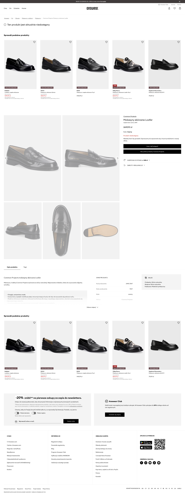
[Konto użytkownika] (169, 8)
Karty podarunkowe (102, 462)
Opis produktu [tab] (12, 267)
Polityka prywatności (9, 489)
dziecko (16, 8)
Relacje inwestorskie (13, 456)
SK (172, 488)
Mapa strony (46, 489)
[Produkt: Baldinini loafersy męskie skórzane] (20, 64)
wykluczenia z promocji (75, 406)
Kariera (9, 469)
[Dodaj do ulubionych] (34, 42)
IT (160, 488)
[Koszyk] (180, 8)
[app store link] (146, 447)
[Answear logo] (92, 8)
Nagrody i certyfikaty (14, 449)
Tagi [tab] (25, 267)
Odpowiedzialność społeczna (16, 459)
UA (175, 488)
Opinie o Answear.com (14, 445)
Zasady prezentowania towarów (61, 459)
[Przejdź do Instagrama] (145, 463)
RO (166, 488)
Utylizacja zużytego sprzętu (60, 462)
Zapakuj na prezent (102, 466)
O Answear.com (12, 442)
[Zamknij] (179, 1)
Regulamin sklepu (56, 442)
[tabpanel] (92, 289)
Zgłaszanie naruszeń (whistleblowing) (18, 462)
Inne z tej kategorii (152, 146)
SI (169, 488)
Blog (52, 449)
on (10, 8)
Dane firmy (28, 489)
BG (142, 488)
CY (146, 488)
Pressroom (10, 466)
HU (158, 488)
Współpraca (11, 452)
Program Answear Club (58, 452)
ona (5, 8)
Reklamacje (99, 452)
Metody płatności (101, 445)
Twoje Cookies (37, 489)
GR (152, 488)
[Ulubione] (174, 8)
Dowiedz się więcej (115, 415)
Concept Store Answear (103, 456)
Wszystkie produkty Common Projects (152, 152)
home (24, 8)
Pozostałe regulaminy (58, 445)
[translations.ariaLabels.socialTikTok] (154, 463)
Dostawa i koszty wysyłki (103, 442)
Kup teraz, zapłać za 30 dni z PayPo (107, 469)
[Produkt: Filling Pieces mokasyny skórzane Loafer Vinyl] (128, 64)
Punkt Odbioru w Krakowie (104, 459)
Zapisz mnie (71, 421)
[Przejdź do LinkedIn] (158, 463)
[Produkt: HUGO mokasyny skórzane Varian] (56, 64)
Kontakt (98, 476)
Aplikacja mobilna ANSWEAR (60, 456)
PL (163, 488)
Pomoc (98, 473)
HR (155, 488)
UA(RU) (179, 488)
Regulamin (20, 489)
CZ (149, 488)
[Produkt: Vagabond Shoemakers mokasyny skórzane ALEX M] (164, 64)
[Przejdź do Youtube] (150, 463)
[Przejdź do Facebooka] (141, 463)
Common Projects (129, 116)
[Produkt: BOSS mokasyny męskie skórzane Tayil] (92, 64)
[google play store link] (146, 442)
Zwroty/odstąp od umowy (104, 449)
